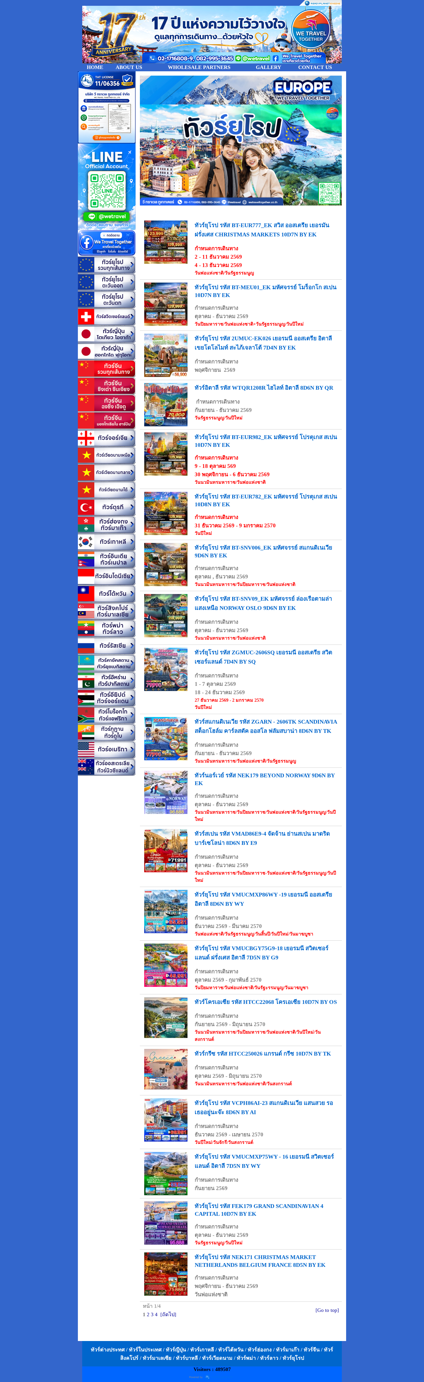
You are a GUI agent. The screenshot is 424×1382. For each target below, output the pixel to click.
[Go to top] (327, 1310)
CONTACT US (315, 67)
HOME (95, 67)
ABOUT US (129, 67)
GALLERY (268, 67)
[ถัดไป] (168, 1314)
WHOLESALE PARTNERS (199, 67)
